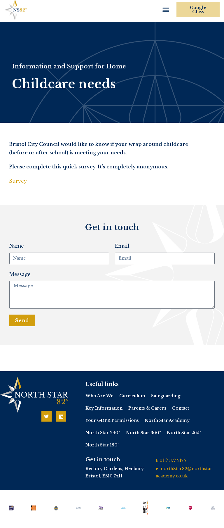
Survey (18, 181)
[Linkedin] (61, 416)
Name (16, 246)
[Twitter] (46, 416)
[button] (166, 9)
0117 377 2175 (173, 460)
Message (20, 274)
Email (122, 246)
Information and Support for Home (69, 66)
